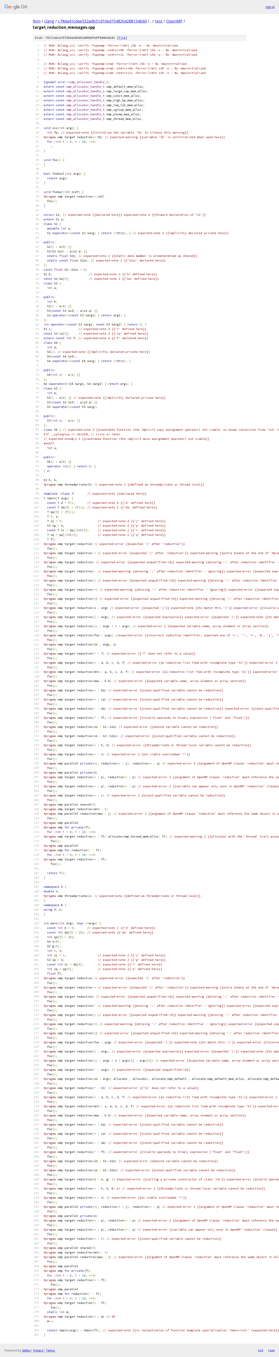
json (271, 1350)
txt (260, 1350)
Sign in (270, 7)
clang (49, 21)
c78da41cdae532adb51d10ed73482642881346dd (102, 21)
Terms (50, 1350)
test (159, 21)
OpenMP (174, 21)
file (122, 38)
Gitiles (26, 1350)
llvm (37, 21)
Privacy (38, 1350)
